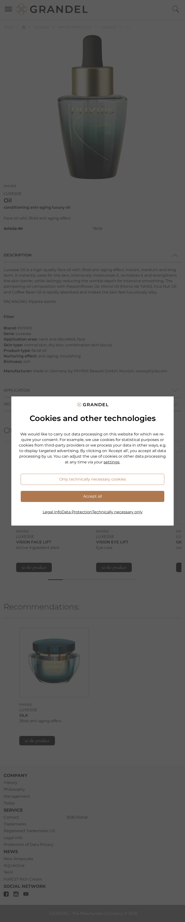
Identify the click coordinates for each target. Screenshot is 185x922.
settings (111, 462)
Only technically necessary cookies (92, 479)
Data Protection (76, 512)
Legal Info (52, 512)
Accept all (92, 496)
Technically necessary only (117, 512)
